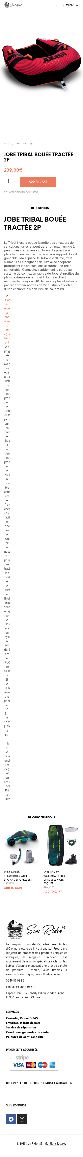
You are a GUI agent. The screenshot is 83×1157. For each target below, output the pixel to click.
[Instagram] (22, 1119)
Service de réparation (21, 1027)
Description (40, 208)
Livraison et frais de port (23, 1023)
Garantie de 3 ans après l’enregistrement (7, 321)
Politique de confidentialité (25, 1037)
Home (7, 144)
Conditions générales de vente (27, 1032)
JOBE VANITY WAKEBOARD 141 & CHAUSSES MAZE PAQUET (54, 878)
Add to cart (38, 182)
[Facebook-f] (11, 1119)
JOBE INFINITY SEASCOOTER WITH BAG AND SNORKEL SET (18, 876)
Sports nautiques (25, 144)
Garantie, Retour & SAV (22, 1018)
